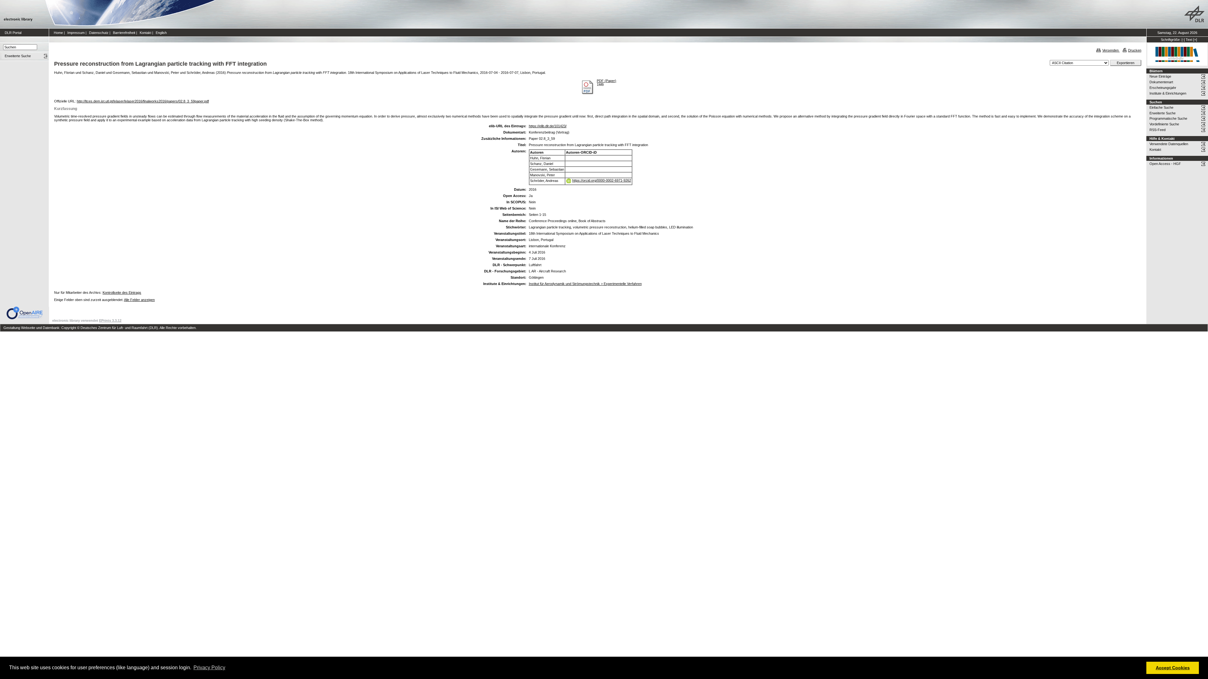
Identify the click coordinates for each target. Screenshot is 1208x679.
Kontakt (145, 33)
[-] (1183, 39)
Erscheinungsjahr (1162, 88)
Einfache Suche (1161, 107)
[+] (1195, 39)
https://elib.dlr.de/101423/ (548, 126)
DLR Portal (13, 33)
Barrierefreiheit (124, 33)
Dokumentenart (1161, 82)
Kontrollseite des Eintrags (122, 292)
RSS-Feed (1157, 130)
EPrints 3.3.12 (110, 320)
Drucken (1134, 50)
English (161, 33)
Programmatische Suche (1168, 118)
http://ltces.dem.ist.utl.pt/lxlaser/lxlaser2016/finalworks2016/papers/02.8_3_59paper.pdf (143, 101)
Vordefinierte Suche (1164, 124)
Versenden (1111, 50)
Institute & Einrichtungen (1167, 93)
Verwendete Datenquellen (1168, 144)
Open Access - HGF (1165, 164)
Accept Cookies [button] (1173, 667)
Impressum (76, 33)
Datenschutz (99, 33)
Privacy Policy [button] (209, 667)
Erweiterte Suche (1162, 113)
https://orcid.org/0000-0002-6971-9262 (601, 180)
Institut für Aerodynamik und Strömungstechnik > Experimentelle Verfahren (585, 284)
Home (58, 33)
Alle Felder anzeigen (139, 300)
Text (1189, 39)
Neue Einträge (1160, 76)
